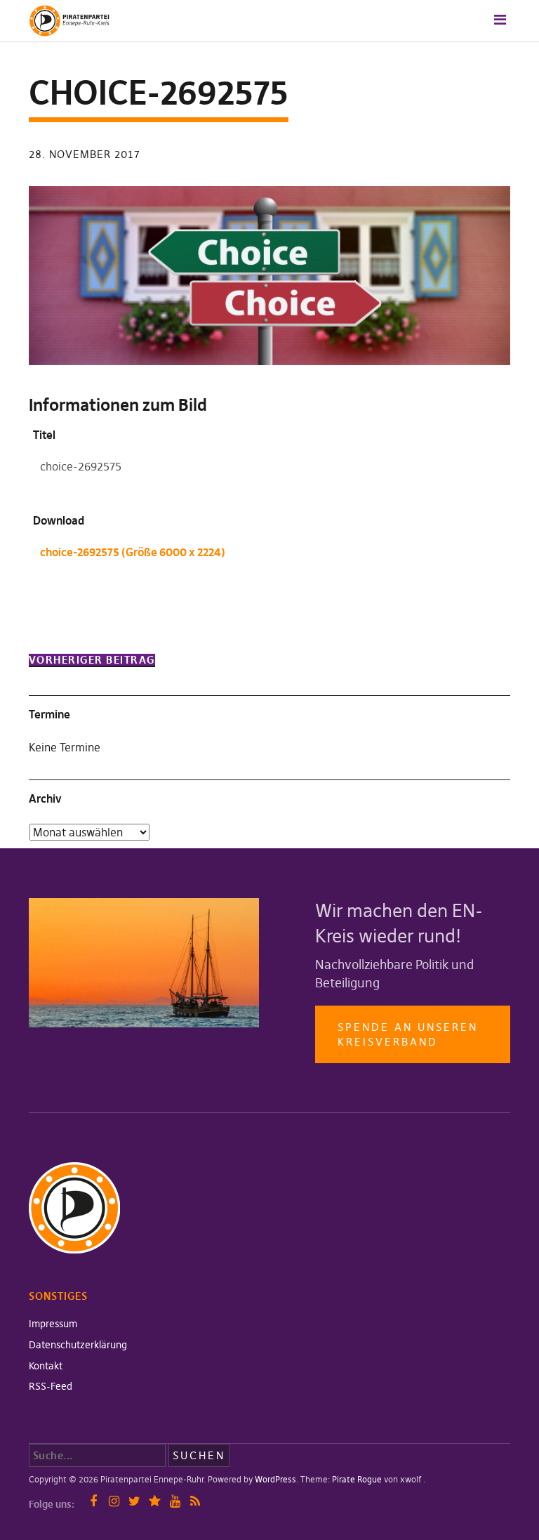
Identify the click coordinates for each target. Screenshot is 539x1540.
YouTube (175, 1501)
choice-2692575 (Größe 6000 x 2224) (132, 552)
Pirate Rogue (357, 1479)
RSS (195, 1501)
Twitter (134, 1501)
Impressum (53, 1323)
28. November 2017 (84, 154)
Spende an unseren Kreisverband (408, 1034)
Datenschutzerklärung (78, 1344)
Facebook (93, 1501)
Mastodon (155, 1501)
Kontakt (45, 1366)
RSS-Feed (50, 1386)
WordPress (275, 1479)
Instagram (114, 1501)
